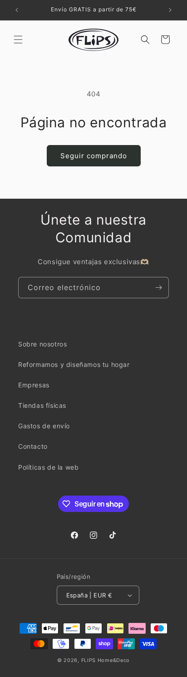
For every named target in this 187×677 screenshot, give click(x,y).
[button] (18, 40)
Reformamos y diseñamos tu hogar (74, 364)
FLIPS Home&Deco (105, 660)
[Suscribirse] (158, 287)
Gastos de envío (44, 426)
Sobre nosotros (42, 344)
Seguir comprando (93, 155)
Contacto (33, 446)
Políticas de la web (48, 467)
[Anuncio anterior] (17, 10)
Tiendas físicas (42, 405)
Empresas (33, 385)
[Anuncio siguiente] (170, 10)
